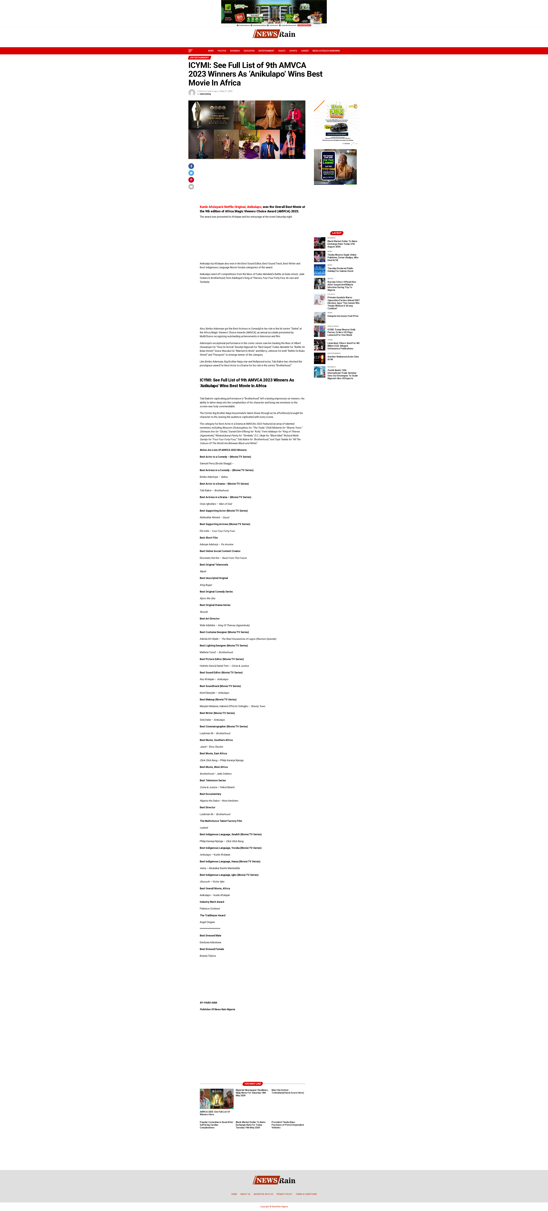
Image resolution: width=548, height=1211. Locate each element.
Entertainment (266, 51)
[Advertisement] (252, 183)
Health (281, 51)
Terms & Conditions (306, 1194)
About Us (245, 1194)
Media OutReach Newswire (326, 51)
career (305, 51)
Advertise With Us (263, 1194)
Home (234, 1194)
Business (235, 51)
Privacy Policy (284, 1194)
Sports (293, 51)
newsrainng (205, 94)
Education (249, 51)
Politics (222, 51)
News (211, 51)
